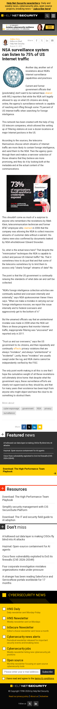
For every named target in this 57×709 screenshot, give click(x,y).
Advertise (44, 696)
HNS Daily (13, 609)
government (27, 408)
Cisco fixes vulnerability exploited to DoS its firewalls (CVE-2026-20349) (27, 558)
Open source (15, 660)
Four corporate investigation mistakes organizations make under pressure (24, 568)
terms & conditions (44, 678)
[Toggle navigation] (53, 15)
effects (17, 348)
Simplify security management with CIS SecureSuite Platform (25, 508)
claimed (28, 228)
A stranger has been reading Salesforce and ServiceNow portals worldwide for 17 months (27, 579)
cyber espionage (11, 408)
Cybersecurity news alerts (23, 636)
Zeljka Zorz (14, 39)
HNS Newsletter (17, 618)
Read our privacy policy (18, 696)
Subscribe (47, 672)
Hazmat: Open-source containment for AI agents (24, 450)
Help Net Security (41, 691)
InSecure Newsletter (20, 627)
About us (34, 696)
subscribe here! (42, 8)
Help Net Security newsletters (23, 3)
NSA (39, 408)
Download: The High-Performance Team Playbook (24, 470)
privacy (48, 408)
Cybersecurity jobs (19, 648)
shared (48, 93)
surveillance (9, 413)
